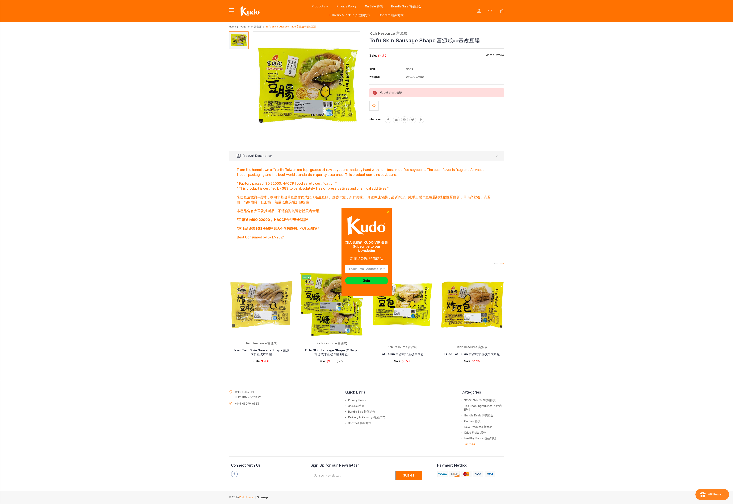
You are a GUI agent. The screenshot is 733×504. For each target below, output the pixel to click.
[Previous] (496, 263)
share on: (375, 119)
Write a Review (495, 55)
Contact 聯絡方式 (391, 15)
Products (318, 6)
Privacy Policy (347, 6)
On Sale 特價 (374, 6)
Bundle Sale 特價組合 (406, 6)
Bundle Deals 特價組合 (478, 415)
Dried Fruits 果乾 (475, 432)
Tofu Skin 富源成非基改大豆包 (402, 354)
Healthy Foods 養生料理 (480, 438)
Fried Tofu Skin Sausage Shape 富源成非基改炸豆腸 (261, 352)
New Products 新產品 (478, 427)
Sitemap (262, 497)
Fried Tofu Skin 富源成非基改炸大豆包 (472, 354)
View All (469, 444)
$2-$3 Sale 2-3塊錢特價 (480, 400)
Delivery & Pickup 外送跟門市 (349, 15)
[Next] (502, 263)
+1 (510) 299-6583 (247, 403)
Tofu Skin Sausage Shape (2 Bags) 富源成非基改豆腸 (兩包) (331, 352)
